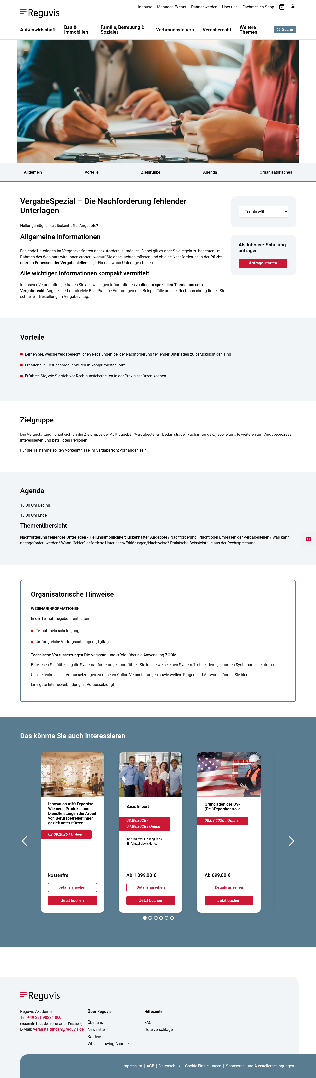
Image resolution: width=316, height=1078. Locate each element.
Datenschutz (170, 1066)
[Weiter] (291, 842)
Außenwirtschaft (38, 30)
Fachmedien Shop (258, 7)
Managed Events (171, 7)
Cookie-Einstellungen (203, 1066)
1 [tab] (145, 918)
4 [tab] (161, 918)
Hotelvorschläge (158, 1029)
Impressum (132, 1066)
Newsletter (97, 1029)
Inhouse (145, 7)
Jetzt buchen (72, 900)
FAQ (148, 1022)
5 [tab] (166, 918)
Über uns (229, 7)
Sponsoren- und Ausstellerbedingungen (260, 1066)
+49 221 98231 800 (44, 1017)
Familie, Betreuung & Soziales (122, 29)
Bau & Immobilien (76, 29)
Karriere (94, 1036)
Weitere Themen (248, 29)
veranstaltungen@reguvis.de (58, 1029)
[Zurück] (25, 842)
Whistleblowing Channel (109, 1044)
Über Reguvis (99, 1011)
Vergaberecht (217, 30)
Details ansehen (72, 887)
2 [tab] (150, 918)
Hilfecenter (154, 1011)
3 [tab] (156, 918)
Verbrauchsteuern (175, 30)
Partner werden (204, 7)
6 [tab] (172, 918)
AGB (150, 1066)
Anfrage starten (263, 263)
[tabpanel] (72, 832)
